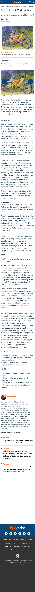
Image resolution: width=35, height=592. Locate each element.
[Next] (30, 81)
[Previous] (4, 81)
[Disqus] (17, 501)
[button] (17, 83)
